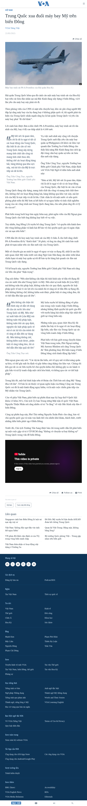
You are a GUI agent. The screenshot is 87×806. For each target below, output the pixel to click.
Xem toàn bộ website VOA (16, 740)
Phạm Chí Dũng (11, 650)
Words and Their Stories (55, 697)
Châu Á (8, 618)
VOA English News (13, 792)
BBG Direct (10, 787)
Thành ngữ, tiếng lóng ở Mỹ (17, 702)
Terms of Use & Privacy (55, 721)
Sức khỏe (48, 622)
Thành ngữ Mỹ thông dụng (56, 693)
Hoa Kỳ (8, 622)
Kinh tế (48, 608)
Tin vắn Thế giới (51, 665)
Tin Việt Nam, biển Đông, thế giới (19, 669)
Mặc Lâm (9, 641)
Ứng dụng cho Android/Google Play (20, 759)
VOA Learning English (54, 702)
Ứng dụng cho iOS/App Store (17, 754)
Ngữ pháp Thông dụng (14, 693)
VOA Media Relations (14, 796)
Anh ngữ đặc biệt (52, 688)
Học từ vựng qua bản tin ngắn (17, 707)
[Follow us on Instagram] (23, 564)
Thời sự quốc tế (51, 594)
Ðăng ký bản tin (11, 580)
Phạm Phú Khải (51, 637)
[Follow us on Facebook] (7, 564)
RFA (46, 792)
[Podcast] (28, 564)
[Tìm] (72, 803)
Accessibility (50, 787)
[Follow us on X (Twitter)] (13, 564)
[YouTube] (36, 803)
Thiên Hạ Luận (51, 641)
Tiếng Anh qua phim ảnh (15, 697)
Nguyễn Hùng (11, 646)
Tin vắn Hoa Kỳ (51, 669)
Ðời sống (48, 613)
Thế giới (8, 613)
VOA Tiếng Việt (12, 28)
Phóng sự (9, 674)
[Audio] (54, 803)
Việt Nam (9, 10)
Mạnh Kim (9, 637)
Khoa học (49, 618)
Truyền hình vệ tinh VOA (15, 665)
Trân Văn (48, 646)
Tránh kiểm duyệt (12, 773)
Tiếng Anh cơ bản (12, 688)
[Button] (77, 39)
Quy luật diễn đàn (12, 726)
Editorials (49, 796)
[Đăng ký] (34, 564)
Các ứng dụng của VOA (55, 754)
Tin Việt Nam (10, 594)
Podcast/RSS (50, 580)
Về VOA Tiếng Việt (13, 721)
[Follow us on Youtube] (18, 564)
